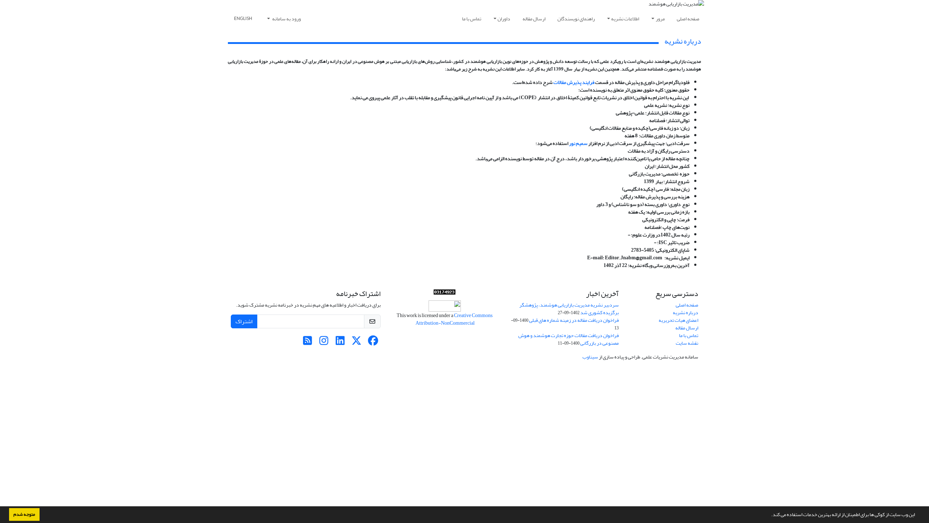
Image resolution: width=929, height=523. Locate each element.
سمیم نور (578, 143)
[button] (769, 515)
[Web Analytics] (444, 292)
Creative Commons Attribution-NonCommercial (454, 319)
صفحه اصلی (688, 19)
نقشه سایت (687, 343)
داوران (504, 19)
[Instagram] (324, 343)
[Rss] (307, 343)
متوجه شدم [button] (24, 514)
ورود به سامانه (286, 19)
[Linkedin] (340, 343)
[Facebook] (373, 343)
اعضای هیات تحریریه (678, 320)
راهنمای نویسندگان (576, 19)
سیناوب (590, 357)
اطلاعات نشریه (625, 19)
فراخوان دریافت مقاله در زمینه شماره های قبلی (574, 320)
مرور (660, 19)
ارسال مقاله (534, 19)
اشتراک (244, 321)
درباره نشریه (685, 312)
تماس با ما (471, 19)
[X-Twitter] (356, 343)
